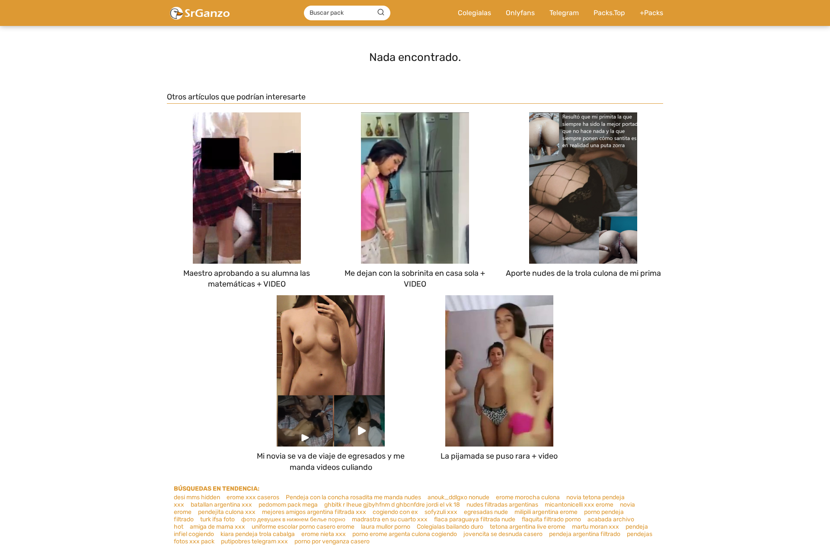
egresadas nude (486, 512)
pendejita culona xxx (226, 512)
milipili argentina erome (546, 512)
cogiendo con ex (395, 512)
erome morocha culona (528, 497)
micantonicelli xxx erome (579, 504)
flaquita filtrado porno (551, 519)
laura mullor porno (385, 526)
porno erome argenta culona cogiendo (404, 534)
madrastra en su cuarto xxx (390, 519)
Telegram (564, 13)
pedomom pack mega (288, 504)
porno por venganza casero (332, 541)
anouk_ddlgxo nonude (458, 497)
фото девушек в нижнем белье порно (293, 519)
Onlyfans (520, 13)
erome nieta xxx (323, 534)
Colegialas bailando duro (450, 526)
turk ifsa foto (217, 519)
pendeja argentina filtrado (584, 534)
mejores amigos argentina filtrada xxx (314, 512)
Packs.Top (609, 13)
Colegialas (474, 13)
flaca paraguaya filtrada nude (474, 519)
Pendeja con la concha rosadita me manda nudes (353, 497)
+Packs (651, 13)
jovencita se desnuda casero (503, 534)
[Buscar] (381, 12)
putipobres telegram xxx (254, 541)
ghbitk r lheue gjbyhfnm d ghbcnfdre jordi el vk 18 (392, 504)
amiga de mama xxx (217, 526)
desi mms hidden (197, 497)
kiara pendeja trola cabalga (257, 534)
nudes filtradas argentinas (502, 504)
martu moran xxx (595, 526)
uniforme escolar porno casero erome (303, 526)
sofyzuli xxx (441, 512)
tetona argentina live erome (527, 526)
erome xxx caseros (253, 497)
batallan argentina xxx (221, 504)
